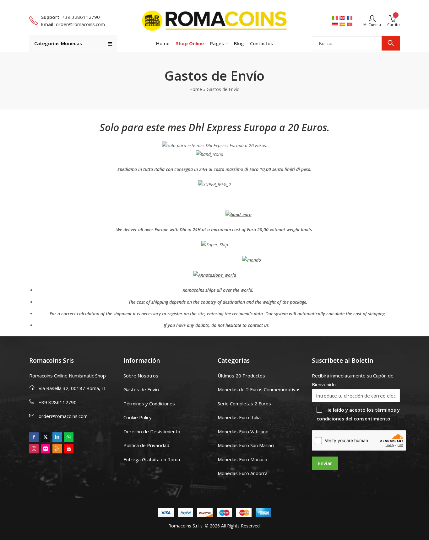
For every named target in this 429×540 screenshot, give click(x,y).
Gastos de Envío (141, 389)
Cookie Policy (137, 417)
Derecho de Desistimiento (151, 431)
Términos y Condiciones (149, 403)
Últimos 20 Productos (241, 375)
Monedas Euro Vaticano (243, 431)
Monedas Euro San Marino (246, 445)
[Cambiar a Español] (343, 24)
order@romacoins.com (63, 416)
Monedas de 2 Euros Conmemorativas (259, 389)
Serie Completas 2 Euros (244, 403)
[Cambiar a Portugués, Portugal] (350, 24)
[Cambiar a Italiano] (335, 17)
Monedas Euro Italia (239, 417)
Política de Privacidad (146, 445)
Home (195, 89)
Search (391, 43)
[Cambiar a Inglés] (343, 17)
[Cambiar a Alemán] (335, 24)
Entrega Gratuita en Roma (151, 459)
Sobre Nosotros (140, 375)
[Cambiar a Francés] (350, 17)
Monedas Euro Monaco (242, 459)
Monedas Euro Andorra (243, 473)
